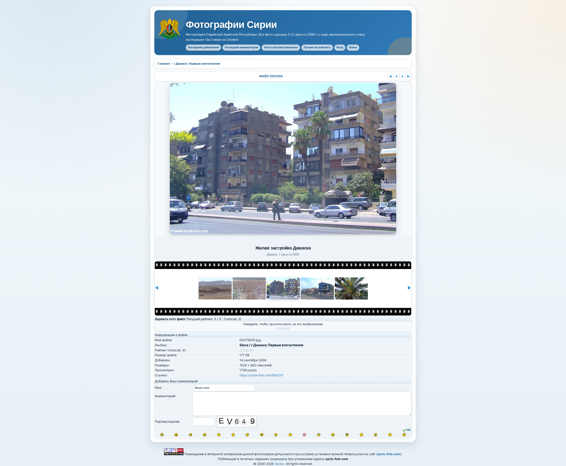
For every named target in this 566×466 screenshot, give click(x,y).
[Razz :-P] (176, 434)
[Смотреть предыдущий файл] (396, 76)
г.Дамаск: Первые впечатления (197, 63)
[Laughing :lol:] (162, 434)
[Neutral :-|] (218, 434)
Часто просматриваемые (281, 47)
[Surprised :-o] (275, 434)
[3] (283, 328)
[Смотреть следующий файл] (402, 76)
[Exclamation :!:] (390, 434)
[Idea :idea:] (375, 434)
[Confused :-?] (290, 434)
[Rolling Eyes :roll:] (347, 434)
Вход (340, 47)
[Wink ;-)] (361, 434)
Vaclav (279, 464)
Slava (244, 345)
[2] (280, 328)
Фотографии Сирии (231, 24)
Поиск (353, 47)
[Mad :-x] (333, 434)
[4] (286, 328)
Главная (164, 63)
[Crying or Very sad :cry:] (247, 434)
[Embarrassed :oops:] (304, 434)
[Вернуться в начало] (390, 76)
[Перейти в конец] (408, 76)
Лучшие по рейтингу (317, 47)
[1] (277, 328)
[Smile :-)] (204, 434)
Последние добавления (203, 47)
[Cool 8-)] (261, 434)
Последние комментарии (241, 47)
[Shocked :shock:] (318, 434)
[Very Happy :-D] (190, 434)
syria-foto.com (388, 454)
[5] (288, 328)
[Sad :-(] (233, 434)
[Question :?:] (404, 434)
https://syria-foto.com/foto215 (261, 375)
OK (408, 430)
